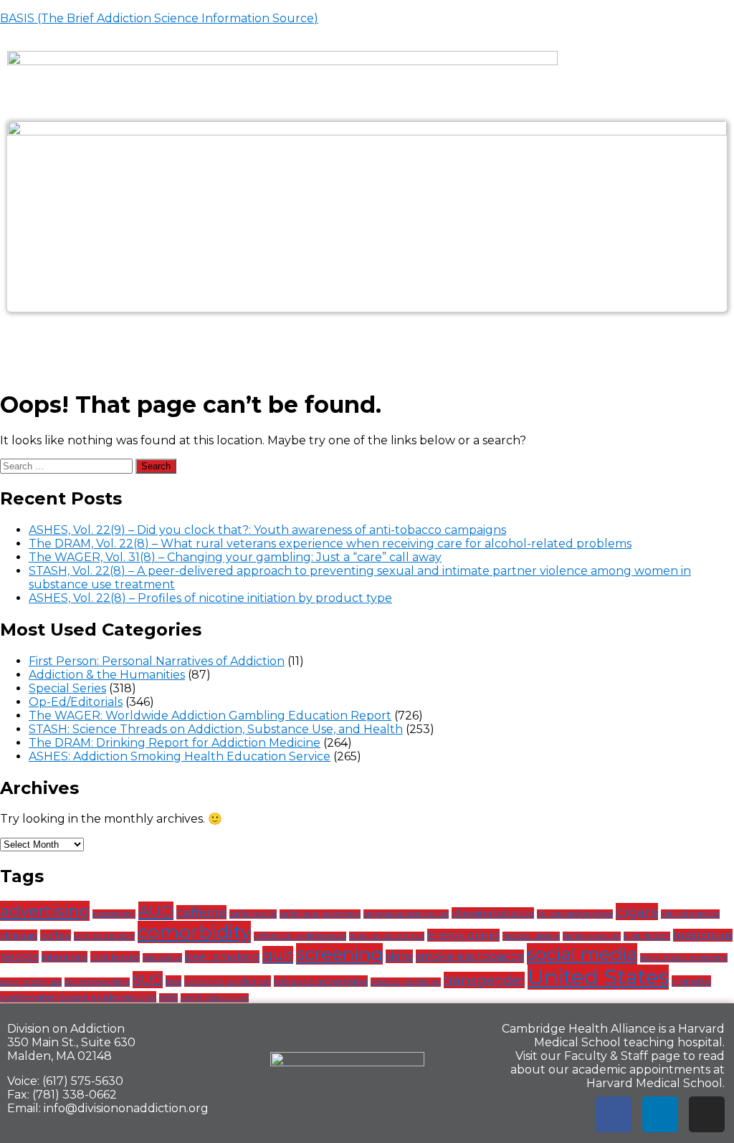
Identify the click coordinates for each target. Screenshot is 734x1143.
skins (399, 956)
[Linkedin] (660, 1114)
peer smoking (222, 956)
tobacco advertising (321, 981)
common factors (104, 936)
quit (277, 955)
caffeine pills (253, 914)
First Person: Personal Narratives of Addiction (157, 661)
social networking (97, 982)
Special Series (67, 688)
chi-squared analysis (575, 914)
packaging (162, 957)
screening (339, 954)
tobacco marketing (406, 982)
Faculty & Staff (606, 1056)
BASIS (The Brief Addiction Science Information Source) (159, 18)
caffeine (201, 912)
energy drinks (463, 935)
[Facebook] (613, 1114)
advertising (45, 911)
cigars (637, 911)
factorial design (531, 936)
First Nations (647, 936)
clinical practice (690, 914)
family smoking (592, 936)
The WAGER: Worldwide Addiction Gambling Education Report (210, 715)
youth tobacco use (215, 998)
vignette (691, 981)
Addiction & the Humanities (107, 675)
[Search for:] (67, 465)
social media (582, 954)
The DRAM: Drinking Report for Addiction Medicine (174, 743)
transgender (484, 980)
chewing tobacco (493, 913)
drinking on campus (386, 936)
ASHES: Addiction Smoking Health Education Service (179, 756)
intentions (64, 956)
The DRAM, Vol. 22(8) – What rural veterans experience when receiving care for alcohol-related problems (330, 543)
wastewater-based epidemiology (78, 997)
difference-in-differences (300, 936)
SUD (148, 979)
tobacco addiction (227, 981)
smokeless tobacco (470, 956)
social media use (31, 982)
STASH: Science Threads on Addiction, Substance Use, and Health (216, 729)
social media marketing (684, 957)
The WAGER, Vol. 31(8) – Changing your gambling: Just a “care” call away (235, 557)
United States (598, 977)
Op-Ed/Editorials (76, 702)
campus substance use (406, 914)
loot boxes (115, 956)
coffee (55, 935)
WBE (168, 998)
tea (173, 981)
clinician (18, 935)
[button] (366, 343)
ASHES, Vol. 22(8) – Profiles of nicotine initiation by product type (210, 598)
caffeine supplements (320, 914)
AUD (155, 911)
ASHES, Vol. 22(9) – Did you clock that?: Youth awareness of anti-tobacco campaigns (267, 530)
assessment (113, 914)
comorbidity (194, 932)
